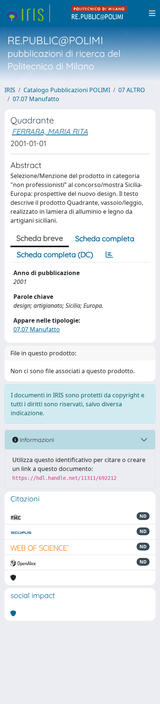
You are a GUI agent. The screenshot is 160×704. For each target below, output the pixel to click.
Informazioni (36, 439)
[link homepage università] (99, 13)
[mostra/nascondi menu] (152, 13)
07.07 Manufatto (36, 99)
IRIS (9, 90)
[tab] (109, 254)
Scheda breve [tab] (39, 238)
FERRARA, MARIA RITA (50, 131)
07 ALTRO (131, 90)
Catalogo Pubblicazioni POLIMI (66, 90)
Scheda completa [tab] (104, 238)
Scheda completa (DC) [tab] (55, 254)
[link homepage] (27, 13)
